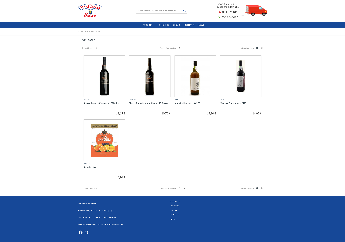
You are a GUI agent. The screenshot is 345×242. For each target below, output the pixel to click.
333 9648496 (229, 17)
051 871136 (229, 11)
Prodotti (175, 201)
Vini (86, 32)
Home (80, 32)
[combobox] (182, 48)
